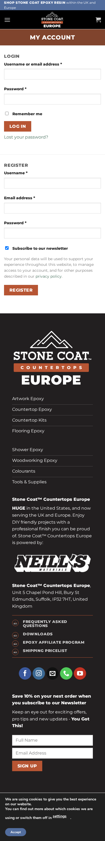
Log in (17, 126)
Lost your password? (26, 137)
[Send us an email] (52, 673)
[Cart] (98, 20)
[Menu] (7, 19)
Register (21, 290)
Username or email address (33, 64)
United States (55, 508)
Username (15, 173)
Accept (15, 832)
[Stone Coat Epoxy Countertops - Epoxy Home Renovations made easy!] (52, 19)
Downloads (38, 634)
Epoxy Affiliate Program (54, 642)
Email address (19, 197)
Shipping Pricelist (45, 650)
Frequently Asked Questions (45, 623)
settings (59, 816)
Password (15, 88)
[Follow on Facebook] (25, 673)
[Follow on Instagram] (39, 673)
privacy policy (49, 276)
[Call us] (66, 673)
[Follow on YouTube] (80, 673)
